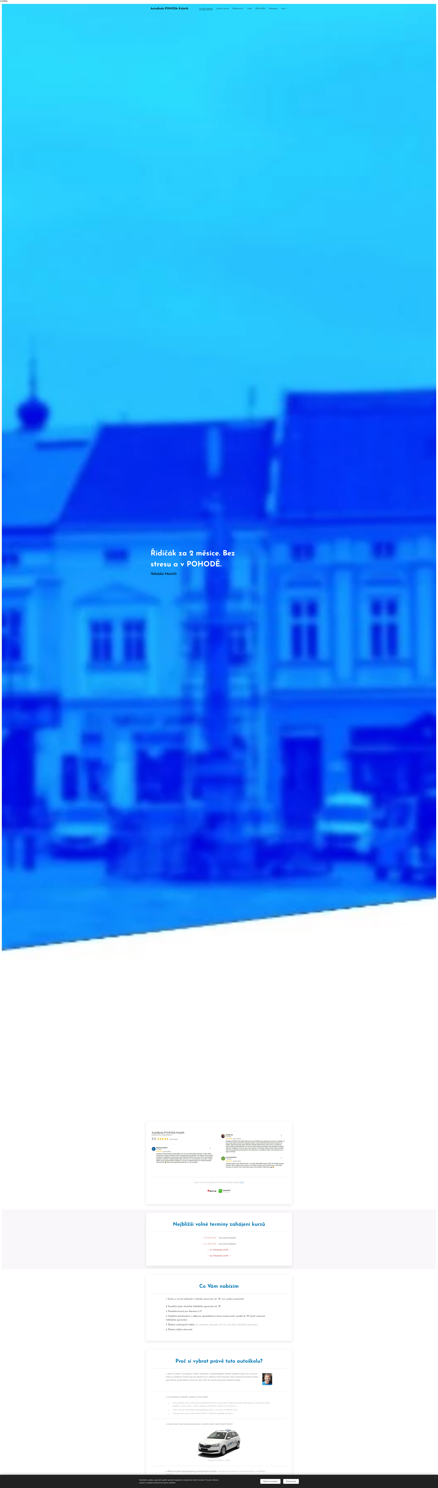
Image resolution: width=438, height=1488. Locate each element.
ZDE (242, 1182)
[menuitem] (206, 8)
